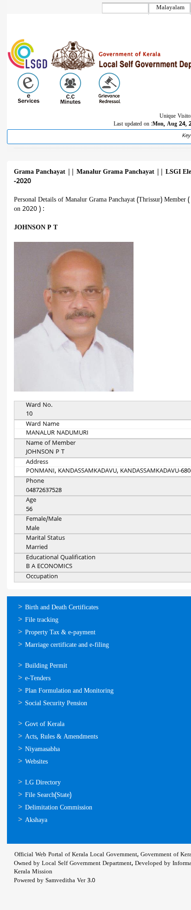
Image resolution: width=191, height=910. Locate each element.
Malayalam (170, 8)
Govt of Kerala (44, 724)
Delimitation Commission (58, 808)
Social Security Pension (56, 704)
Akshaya (36, 820)
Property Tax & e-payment (60, 633)
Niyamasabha (42, 749)
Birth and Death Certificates (61, 608)
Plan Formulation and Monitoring (69, 691)
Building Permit (46, 666)
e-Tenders (38, 678)
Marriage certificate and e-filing (67, 645)
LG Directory (43, 783)
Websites (36, 762)
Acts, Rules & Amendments (61, 737)
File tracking (41, 620)
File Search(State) (48, 795)
